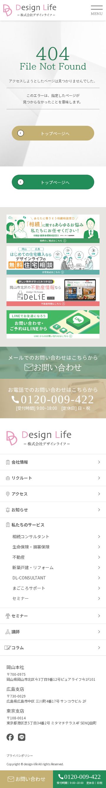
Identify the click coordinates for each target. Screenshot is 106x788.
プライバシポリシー (19, 755)
